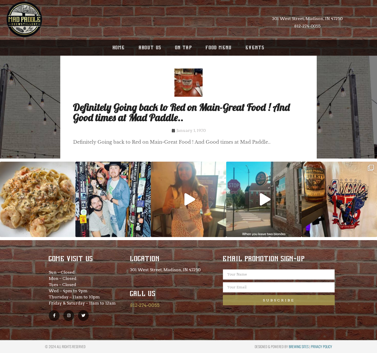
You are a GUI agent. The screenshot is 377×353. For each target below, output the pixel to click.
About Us (150, 47)
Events (255, 47)
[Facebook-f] (54, 315)
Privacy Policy (321, 346)
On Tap (183, 47)
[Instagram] (68, 315)
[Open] (37, 199)
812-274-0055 (145, 305)
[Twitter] (83, 315)
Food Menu (219, 47)
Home (119, 47)
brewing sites (299, 346)
